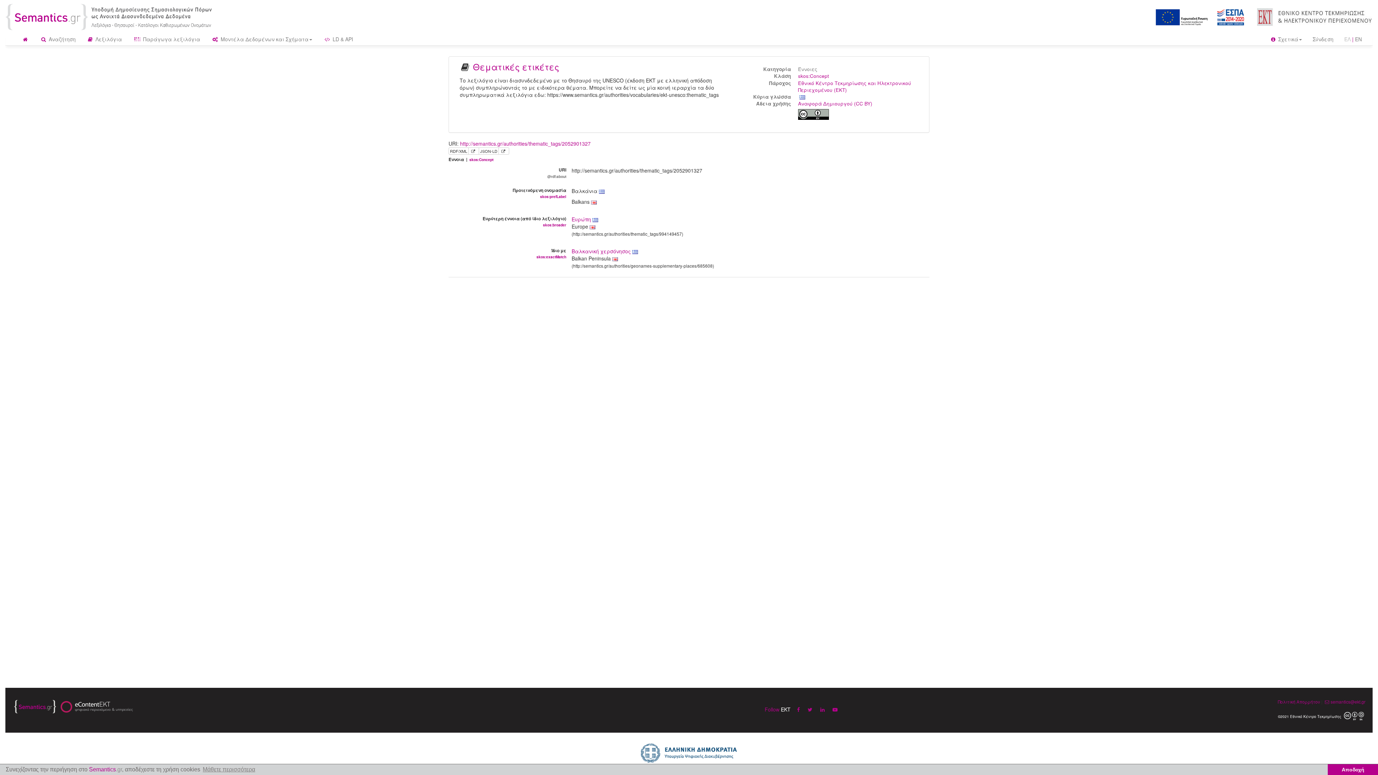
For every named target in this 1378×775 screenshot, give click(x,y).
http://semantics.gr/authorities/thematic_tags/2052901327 (525, 143)
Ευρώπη (582, 219)
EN (1358, 39)
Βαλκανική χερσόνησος (602, 251)
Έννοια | (471, 159)
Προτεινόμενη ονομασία (539, 193)
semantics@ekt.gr (1348, 702)
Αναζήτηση (61, 39)
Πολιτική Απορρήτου (1299, 702)
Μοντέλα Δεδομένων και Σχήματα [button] (264, 39)
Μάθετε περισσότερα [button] (229, 769)
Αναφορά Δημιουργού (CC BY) (835, 103)
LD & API (342, 39)
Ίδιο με (551, 253)
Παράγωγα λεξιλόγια (171, 39)
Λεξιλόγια (108, 39)
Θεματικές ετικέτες (516, 66)
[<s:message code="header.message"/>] (110, 16)
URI (556, 172)
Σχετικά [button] (1287, 39)
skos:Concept (813, 75)
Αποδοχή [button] (1353, 769)
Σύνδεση (1323, 39)
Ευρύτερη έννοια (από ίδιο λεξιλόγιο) (524, 221)
